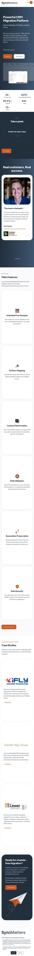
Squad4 (23, 229)
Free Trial (7, 56)
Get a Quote (19, 56)
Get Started (11, 887)
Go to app (6, 151)
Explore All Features (9, 627)
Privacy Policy (11, 944)
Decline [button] (20, 952)
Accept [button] (13, 952)
